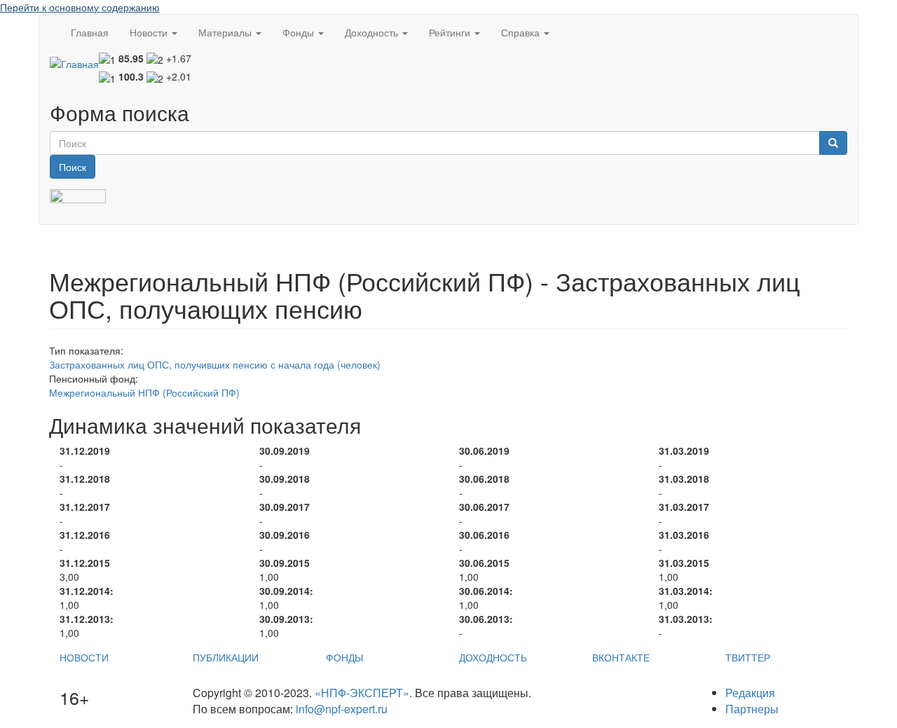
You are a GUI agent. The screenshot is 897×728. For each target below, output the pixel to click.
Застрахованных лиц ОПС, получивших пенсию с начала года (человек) (215, 364)
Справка (521, 32)
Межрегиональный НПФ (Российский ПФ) (144, 392)
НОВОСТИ (84, 657)
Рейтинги (451, 32)
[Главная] (74, 63)
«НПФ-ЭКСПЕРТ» (362, 693)
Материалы (226, 32)
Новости (150, 32)
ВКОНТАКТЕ (621, 657)
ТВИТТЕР (747, 657)
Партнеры (752, 709)
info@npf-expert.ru (342, 709)
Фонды (299, 32)
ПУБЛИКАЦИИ (226, 657)
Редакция (750, 693)
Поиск (72, 167)
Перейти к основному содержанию (80, 7)
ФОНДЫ (344, 657)
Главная (90, 32)
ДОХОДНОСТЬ (493, 657)
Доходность (373, 32)
